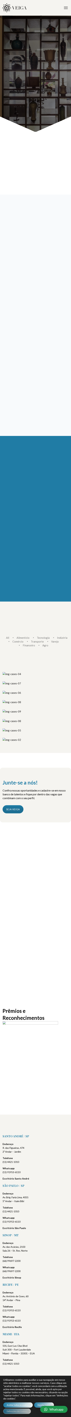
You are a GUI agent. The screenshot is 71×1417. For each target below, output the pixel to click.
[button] (54, 1409)
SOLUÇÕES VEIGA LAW (21, 88)
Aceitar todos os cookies (18, 1405)
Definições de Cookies (17, 1411)
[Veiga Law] (15, 7)
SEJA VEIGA (13, 809)
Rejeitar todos (44, 1405)
